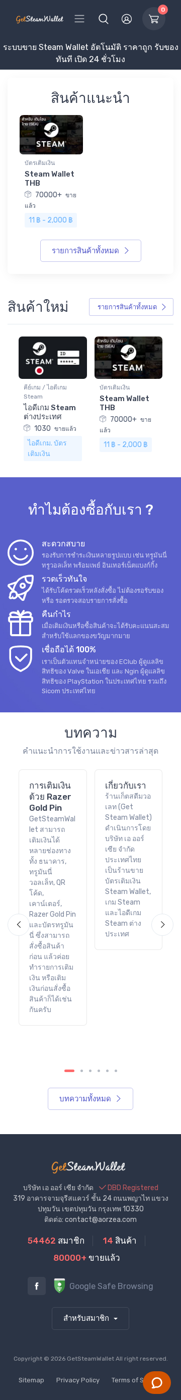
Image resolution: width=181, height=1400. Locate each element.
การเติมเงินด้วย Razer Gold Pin (50, 796)
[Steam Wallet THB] (51, 134)
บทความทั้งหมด (86, 1098)
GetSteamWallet (90, 1358)
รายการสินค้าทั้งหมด (86, 250)
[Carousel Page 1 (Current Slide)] (69, 1071)
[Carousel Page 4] (99, 1071)
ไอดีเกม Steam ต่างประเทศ (50, 412)
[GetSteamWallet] (40, 19)
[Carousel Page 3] (90, 1071)
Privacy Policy (78, 1380)
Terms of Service (137, 1380)
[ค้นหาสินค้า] (103, 18)
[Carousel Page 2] (81, 1071)
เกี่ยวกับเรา (125, 785)
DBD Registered (132, 1188)
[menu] (79, 18)
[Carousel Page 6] (116, 1071)
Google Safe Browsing (110, 1286)
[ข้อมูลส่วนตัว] (126, 18)
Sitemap (31, 1380)
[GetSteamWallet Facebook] (37, 1286)
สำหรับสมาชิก (87, 1318)
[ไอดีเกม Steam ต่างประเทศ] (53, 357)
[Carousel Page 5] (107, 1071)
